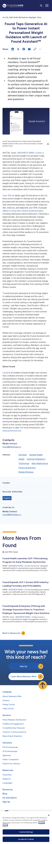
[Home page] (13, 6)
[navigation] (46, 5)
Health (21, 459)
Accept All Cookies (26, 839)
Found (39, 152)
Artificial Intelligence (36, 459)
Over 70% (7, 195)
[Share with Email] (29, 49)
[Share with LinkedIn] (13, 49)
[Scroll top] (42, 685)
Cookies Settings (26, 832)
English (7, 498)
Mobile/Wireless (26, 472)
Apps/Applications (40, 463)
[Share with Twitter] (18, 49)
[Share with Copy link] (35, 49)
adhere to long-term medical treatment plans (23, 210)
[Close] (48, 815)
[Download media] (47, 143)
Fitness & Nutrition (27, 467)
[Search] (41, 5)
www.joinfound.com (12, 430)
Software (22, 454)
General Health (36, 454)
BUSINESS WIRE (26, 152)
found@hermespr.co (12, 447)
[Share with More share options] (40, 49)
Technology (23, 463)
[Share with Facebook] (24, 49)
